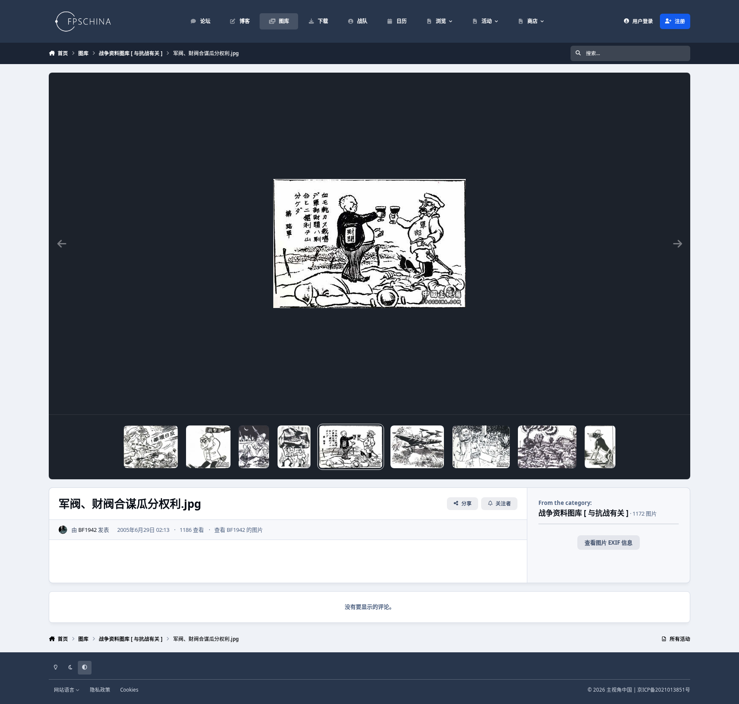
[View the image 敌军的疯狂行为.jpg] (481, 446)
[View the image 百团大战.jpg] (547, 446)
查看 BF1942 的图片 (238, 530)
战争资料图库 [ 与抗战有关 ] (583, 513)
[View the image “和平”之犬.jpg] (600, 446)
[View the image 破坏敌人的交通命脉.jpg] (254, 446)
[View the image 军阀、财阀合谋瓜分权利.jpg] (350, 446)
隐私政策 (100, 689)
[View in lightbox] (369, 243)
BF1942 (87, 530)
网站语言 (65, 689)
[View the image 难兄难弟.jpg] (294, 446)
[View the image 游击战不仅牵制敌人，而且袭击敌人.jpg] (208, 446)
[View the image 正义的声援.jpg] (151, 446)
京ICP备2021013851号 (663, 689)
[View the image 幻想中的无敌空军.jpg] (417, 446)
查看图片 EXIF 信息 (609, 542)
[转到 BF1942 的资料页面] (63, 529)
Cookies (129, 689)
